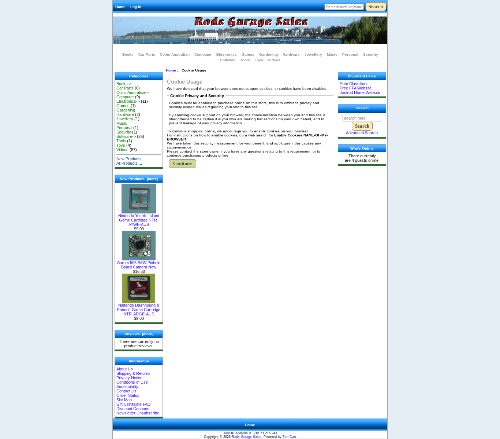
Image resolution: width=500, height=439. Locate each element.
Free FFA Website (356, 88)
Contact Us (126, 391)
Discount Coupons (132, 408)
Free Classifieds (354, 83)
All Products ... (129, 163)
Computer (203, 54)
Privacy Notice (129, 378)
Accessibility (127, 386)
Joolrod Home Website (360, 92)
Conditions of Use (132, 382)
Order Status (127, 395)
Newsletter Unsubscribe (137, 413)
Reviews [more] (138, 334)
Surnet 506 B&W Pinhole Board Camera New (138, 264)
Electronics (226, 54)
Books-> (123, 83)
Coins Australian (175, 54)
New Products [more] (139, 179)
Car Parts (146, 54)
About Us (124, 369)
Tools (245, 60)
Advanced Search (362, 133)
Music (332, 54)
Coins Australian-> (132, 92)
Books (128, 54)
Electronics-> (128, 101)
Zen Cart (289, 437)
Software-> (126, 136)
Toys (259, 60)
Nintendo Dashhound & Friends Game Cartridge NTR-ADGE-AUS (138, 309)
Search (362, 108)
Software (228, 60)
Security (370, 54)
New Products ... (131, 159)
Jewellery (313, 54)
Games (248, 54)
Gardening (268, 54)
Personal (350, 54)
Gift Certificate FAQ (133, 404)
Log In (135, 7)
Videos (274, 60)
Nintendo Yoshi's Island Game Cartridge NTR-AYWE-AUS (138, 220)
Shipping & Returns (133, 373)
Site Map (124, 400)
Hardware (291, 54)
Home (120, 7)
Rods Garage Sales (246, 437)
